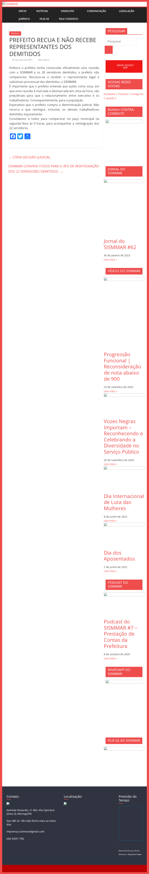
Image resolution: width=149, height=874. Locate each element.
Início (23, 11)
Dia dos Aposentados (119, 555)
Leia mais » (110, 259)
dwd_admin (44, 59)
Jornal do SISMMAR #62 (120, 244)
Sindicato (67, 11)
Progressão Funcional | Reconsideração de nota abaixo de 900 (122, 366)
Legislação (126, 11)
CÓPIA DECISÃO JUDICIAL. (29, 157)
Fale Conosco (68, 18)
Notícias (42, 11)
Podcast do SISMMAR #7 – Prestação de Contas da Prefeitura (120, 633)
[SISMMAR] (10, 4)
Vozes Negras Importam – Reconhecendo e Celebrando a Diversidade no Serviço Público (123, 436)
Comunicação (96, 11)
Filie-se (44, 18)
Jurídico (24, 18)
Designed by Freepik (134, 854)
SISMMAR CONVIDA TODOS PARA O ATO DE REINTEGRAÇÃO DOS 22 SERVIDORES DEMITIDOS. (53, 168)
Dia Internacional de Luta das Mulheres (124, 502)
